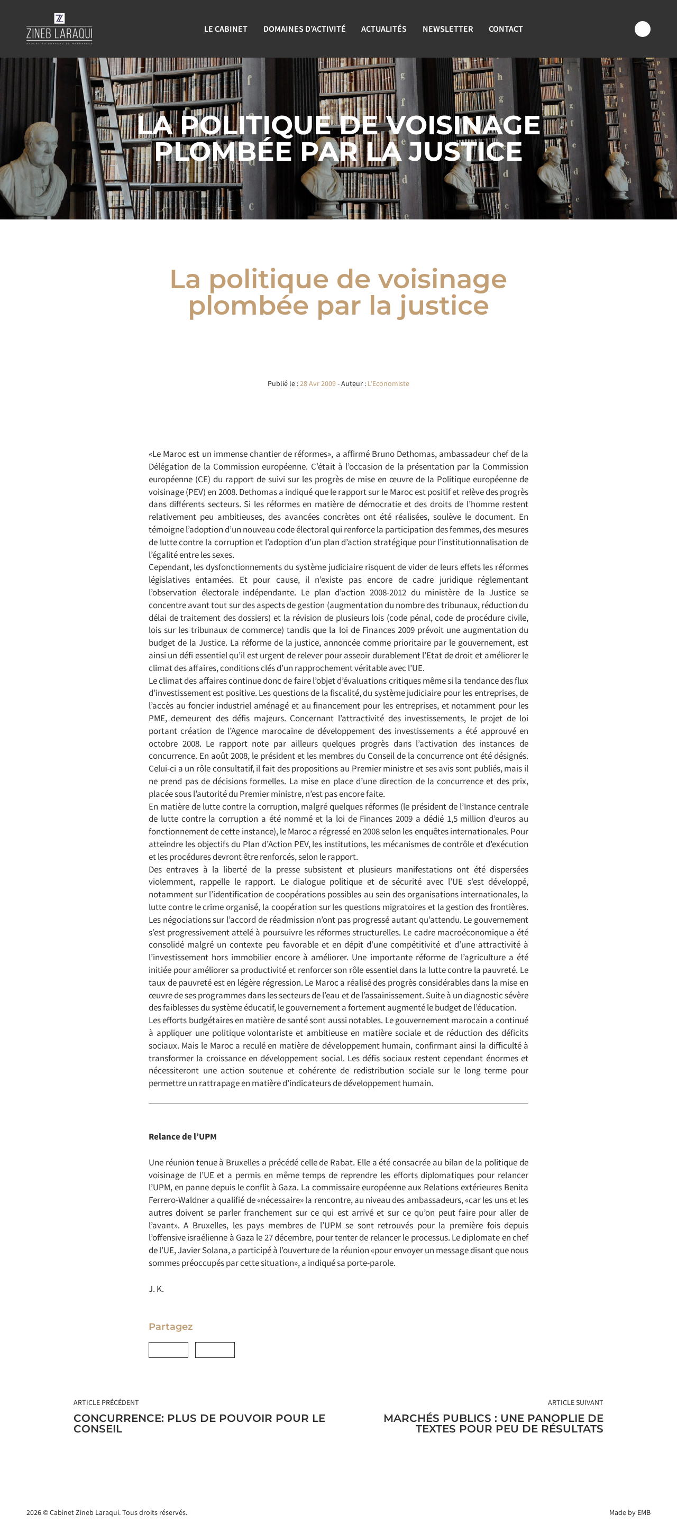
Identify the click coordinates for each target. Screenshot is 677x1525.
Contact (506, 28)
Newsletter (448, 28)
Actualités (384, 28)
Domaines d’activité (304, 28)
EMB (644, 1512)
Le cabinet (226, 28)
